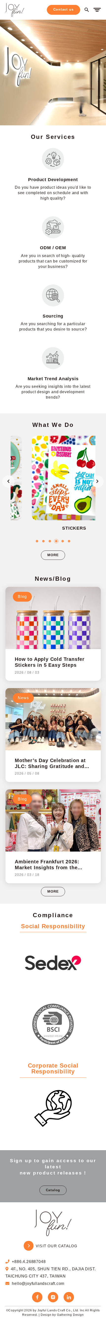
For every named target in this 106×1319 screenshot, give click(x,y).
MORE (52, 555)
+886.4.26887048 (29, 1262)
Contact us (63, 9)
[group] (53, 486)
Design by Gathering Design (62, 1315)
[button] (37, 541)
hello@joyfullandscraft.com (38, 1283)
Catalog (53, 1190)
